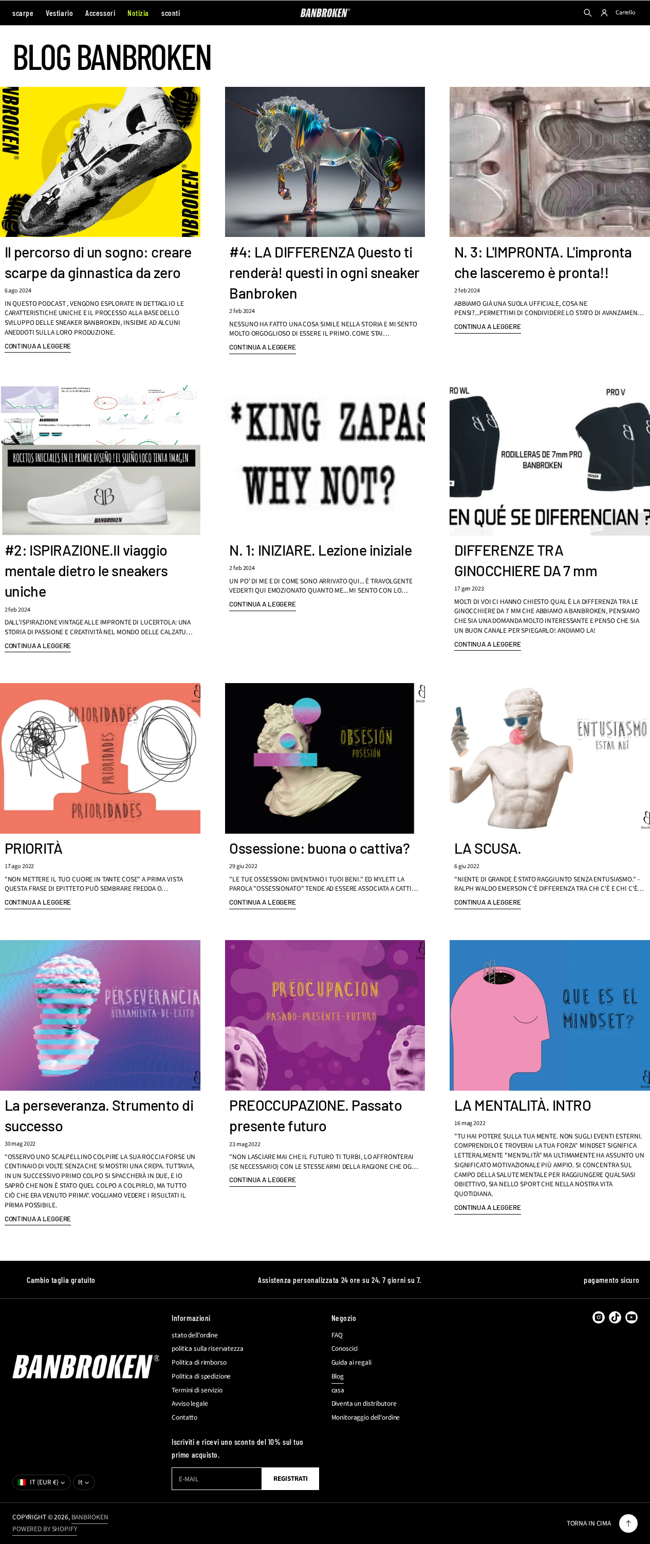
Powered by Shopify (44, 1529)
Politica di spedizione (201, 1376)
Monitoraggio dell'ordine (365, 1417)
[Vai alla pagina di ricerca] (588, 13)
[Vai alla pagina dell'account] (604, 13)
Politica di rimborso (199, 1362)
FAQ (337, 1335)
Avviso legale (190, 1403)
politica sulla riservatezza (207, 1348)
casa (337, 1390)
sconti (170, 12)
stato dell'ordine (195, 1335)
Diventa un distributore (364, 1403)
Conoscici (344, 1348)
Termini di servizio (197, 1390)
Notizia (138, 12)
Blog (337, 1376)
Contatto (184, 1417)
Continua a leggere (38, 346)
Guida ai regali (351, 1362)
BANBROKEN (89, 1517)
